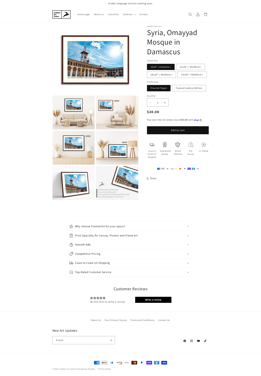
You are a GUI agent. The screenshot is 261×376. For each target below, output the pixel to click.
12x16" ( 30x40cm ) (190, 66)
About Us (96, 320)
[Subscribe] (111, 340)
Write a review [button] (153, 299)
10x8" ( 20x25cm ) (161, 66)
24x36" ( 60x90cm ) (192, 74)
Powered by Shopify (86, 369)
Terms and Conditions (142, 320)
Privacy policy (104, 369)
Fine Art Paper (159, 88)
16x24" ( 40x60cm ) (161, 74)
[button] (129, 14)
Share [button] (153, 178)
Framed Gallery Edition (189, 88)
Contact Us (164, 320)
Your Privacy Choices (116, 320)
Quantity (151, 95)
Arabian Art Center (68, 369)
